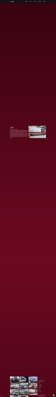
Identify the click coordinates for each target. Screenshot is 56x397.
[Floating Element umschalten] (54, 395)
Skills (34, 1)
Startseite (26, 1)
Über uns (31, 1)
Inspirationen (39, 1)
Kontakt (44, 1)
